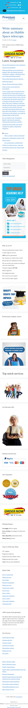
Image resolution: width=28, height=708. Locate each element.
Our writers (5, 653)
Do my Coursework (7, 574)
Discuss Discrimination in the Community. (14, 65)
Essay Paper (5, 580)
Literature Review (7, 640)
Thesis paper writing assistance (11, 681)
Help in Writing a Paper (8, 661)
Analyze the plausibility (9, 67)
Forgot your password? (8, 176)
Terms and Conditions (8, 596)
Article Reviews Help (8, 637)
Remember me (7, 170)
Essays (6, 133)
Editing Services (6, 577)
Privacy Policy (6, 593)
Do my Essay (5, 590)
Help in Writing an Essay (9, 664)
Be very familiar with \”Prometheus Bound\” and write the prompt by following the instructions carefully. (12, 120)
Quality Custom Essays (8, 667)
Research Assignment (8, 582)
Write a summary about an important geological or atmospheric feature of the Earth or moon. (13, 138)
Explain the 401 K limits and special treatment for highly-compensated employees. (12, 126)
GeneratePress (18, 696)
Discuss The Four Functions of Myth (12, 84)
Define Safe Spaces (7, 81)
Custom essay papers (8, 588)
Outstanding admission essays (10, 687)
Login (5, 173)
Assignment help (7, 604)
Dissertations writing (8, 648)
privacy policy (6, 598)
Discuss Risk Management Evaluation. (12, 79)
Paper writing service (8, 689)
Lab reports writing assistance (10, 684)
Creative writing (6, 643)
